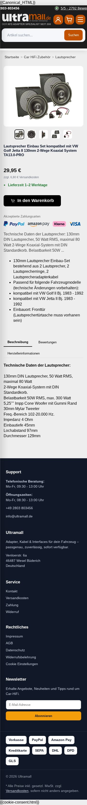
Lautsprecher (65, 57)
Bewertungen (47, 342)
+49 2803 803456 (19, 508)
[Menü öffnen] (80, 19)
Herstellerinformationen (23, 353)
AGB (9, 643)
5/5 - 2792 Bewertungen (46, 8)
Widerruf (12, 612)
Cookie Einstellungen (22, 664)
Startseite (12, 57)
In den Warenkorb (35, 200)
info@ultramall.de (19, 516)
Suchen (73, 35)
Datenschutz (15, 650)
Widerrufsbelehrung (21, 657)
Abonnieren (43, 716)
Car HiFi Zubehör (37, 57)
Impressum (14, 636)
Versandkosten (17, 598)
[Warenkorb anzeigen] (69, 19)
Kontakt (11, 591)
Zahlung (12, 605)
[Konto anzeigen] (58, 19)
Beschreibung (17, 342)
